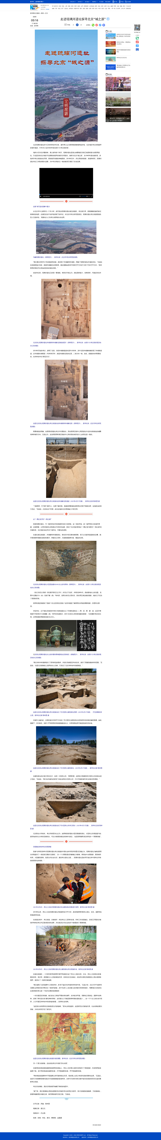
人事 (66, 6)
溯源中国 (76, 8)
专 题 (110, 31)
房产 (62, 8)
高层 (60, 6)
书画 (109, 8)
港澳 (78, 6)
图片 (124, 6)
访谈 (118, 6)
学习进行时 (55, 6)
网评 (75, 6)
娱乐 (96, 8)
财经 (72, 6)
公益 (106, 8)
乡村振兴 (71, 8)
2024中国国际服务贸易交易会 (124, 50)
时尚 (99, 8)
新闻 (42, 13)
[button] (41, 196)
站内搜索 (129, 1)
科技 (99, 6)
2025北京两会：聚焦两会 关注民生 (124, 43)
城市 (81, 8)
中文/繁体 (101, 1)
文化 (108, 6)
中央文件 (128, 6)
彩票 (93, 8)
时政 (63, 6)
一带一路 (113, 8)
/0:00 (48, 196)
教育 (96, 6)
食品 (59, 8)
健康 (112, 6)
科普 (102, 6)
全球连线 (91, 6)
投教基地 (128, 8)
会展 (90, 8)
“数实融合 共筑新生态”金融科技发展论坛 (123, 66)
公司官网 (43, 7)
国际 (69, 6)
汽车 (56, 8)
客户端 (115, 1)
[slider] (39, 194)
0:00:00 (45, 196)
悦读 (102, 8)
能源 (87, 8)
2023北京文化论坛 (122, 57)
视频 (121, 6)
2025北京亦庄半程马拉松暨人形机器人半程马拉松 (124, 35)
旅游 (84, 8)
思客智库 (86, 6)
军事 (115, 6)
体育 (105, 6)
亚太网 (118, 8)
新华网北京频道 (35, 13)
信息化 (66, 8)
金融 (53, 8)
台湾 (82, 6)
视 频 (110, 74)
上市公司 (123, 8)
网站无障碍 (107, 1)
